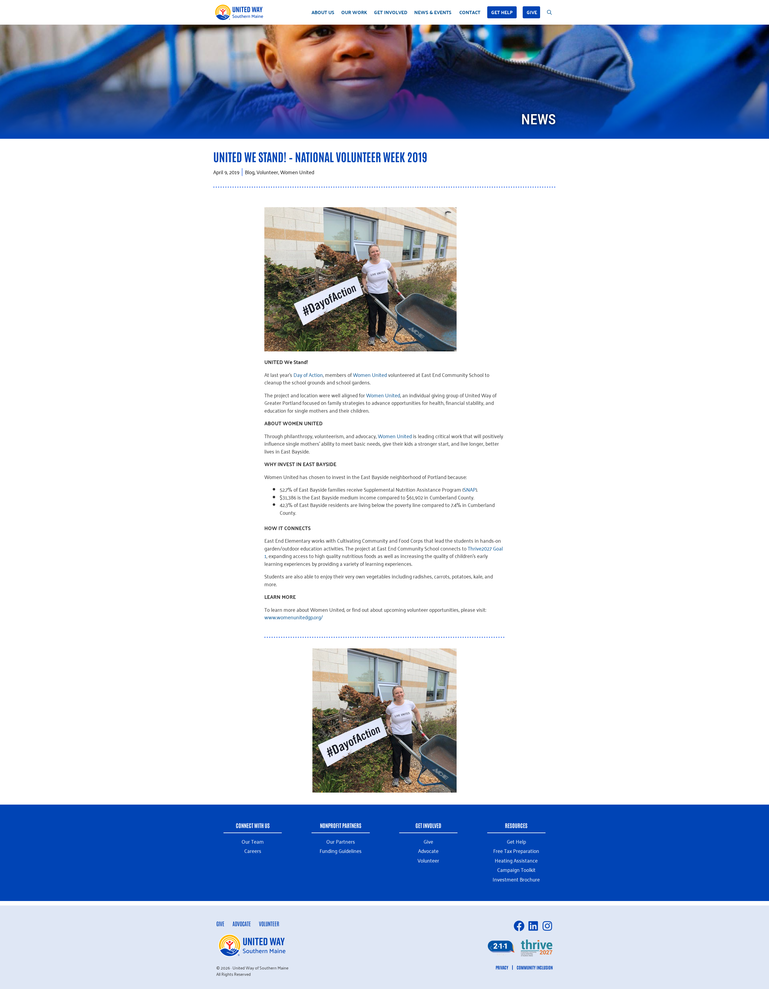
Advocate (242, 924)
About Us (323, 12)
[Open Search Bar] (549, 12)
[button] (491, 948)
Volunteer (269, 924)
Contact (469, 12)
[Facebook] (519, 926)
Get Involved (390, 12)
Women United (370, 374)
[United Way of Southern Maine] (240, 12)
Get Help (502, 12)
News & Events (432, 12)
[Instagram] (547, 926)
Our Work (354, 12)
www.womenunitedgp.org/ (293, 617)
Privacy (502, 967)
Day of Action (308, 374)
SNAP (470, 489)
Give (532, 12)
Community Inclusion (535, 967)
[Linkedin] (533, 926)
